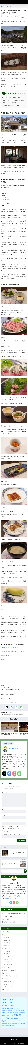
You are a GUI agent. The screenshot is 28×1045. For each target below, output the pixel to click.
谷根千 (19, 1023)
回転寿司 (6, 945)
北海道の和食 (4, 1010)
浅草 (15, 1018)
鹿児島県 (12, 1025)
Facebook (9, 776)
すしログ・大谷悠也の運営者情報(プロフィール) (14, 913)
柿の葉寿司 (10, 1018)
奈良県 (22, 1010)
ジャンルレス (6, 967)
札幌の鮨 (4, 1015)
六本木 (18, 1008)
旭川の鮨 (23, 1012)
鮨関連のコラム (8, 984)
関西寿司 (7, 940)
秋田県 (7, 1023)
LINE (19, 776)
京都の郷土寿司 (5, 1008)
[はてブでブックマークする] (16, 707)
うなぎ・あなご (8, 956)
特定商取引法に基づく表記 (8, 922)
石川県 (4, 1021)
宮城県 (3, 1012)
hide (23, 93)
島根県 (20, 1012)
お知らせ (5, 989)
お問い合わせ (5, 919)
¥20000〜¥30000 (8, 1006)
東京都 (5, 1018)
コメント (4, 792)
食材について (8, 987)
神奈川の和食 (9, 1021)
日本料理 (7, 951)
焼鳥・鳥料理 (8, 959)
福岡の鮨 (20, 1021)
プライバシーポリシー (7, 916)
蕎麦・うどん (8, 964)
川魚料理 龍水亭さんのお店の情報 (11, 105)
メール (4, 815)
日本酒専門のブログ (8, 898)
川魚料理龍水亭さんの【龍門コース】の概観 (13, 100)
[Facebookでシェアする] (11, 707)
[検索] (25, 871)
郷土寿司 (7, 943)
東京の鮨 (17, 1015)
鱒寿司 (8, 1025)
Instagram (14, 776)
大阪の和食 (10, 1010)
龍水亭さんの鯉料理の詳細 (9, 102)
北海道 (22, 1008)
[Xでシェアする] (6, 707)
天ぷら (6, 961)
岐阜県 (16, 1012)
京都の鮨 (11, 1008)
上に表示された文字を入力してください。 (12, 834)
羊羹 (10, 1023)
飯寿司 (24, 1023)
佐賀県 (16, 714)
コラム (4, 978)
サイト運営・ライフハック (9, 976)
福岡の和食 (15, 1021)
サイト (3, 821)
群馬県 (13, 1023)
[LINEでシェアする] (21, 707)
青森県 (21, 1023)
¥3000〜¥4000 (9, 714)
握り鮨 (6, 937)
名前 (3, 809)
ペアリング (5, 931)
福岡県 (4, 1023)
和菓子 (4, 973)
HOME (15, 1039)
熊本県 (20, 1018)
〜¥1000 (16, 1005)
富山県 (7, 1012)
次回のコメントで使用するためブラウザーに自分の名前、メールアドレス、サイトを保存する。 (14, 827)
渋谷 (17, 1018)
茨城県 (15, 1023)
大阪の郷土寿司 (16, 1010)
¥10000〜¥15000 (8, 1000)
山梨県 (13, 1012)
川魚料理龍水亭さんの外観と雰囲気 (11, 97)
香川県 (3, 1025)
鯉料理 (21, 714)
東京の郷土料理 (10, 1015)
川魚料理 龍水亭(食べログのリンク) (9, 647)
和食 (4, 948)
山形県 (11, 1012)
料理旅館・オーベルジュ (9, 970)
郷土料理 (9, 712)
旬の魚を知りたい (9, 981)
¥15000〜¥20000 (8, 1003)
